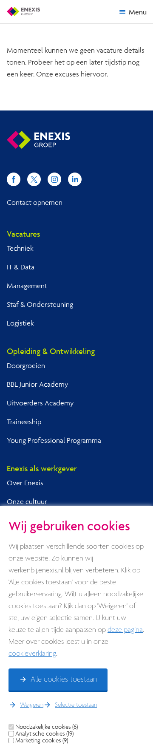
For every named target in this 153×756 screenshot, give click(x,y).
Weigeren (31, 705)
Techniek (20, 248)
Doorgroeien (26, 365)
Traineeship (24, 421)
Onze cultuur (27, 501)
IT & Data (20, 266)
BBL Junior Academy (37, 383)
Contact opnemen (34, 202)
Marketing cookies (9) (41, 740)
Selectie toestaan (76, 705)
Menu (138, 11)
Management (27, 285)
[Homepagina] (23, 11)
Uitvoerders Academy (40, 402)
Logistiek (20, 322)
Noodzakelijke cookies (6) (46, 726)
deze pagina (125, 630)
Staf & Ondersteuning (40, 304)
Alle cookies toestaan (64, 679)
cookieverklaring (32, 653)
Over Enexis (25, 482)
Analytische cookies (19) (44, 733)
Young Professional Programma (54, 440)
